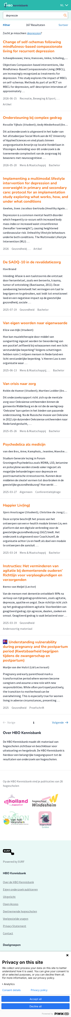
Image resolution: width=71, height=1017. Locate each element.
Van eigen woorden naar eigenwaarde (35, 323)
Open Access (10, 904)
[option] (35, 811)
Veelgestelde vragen (15, 918)
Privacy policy (39, 990)
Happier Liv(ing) (16, 505)
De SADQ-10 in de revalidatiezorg (32, 262)
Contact (8, 933)
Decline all (35, 1006)
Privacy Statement (14, 926)
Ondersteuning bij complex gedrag (32, 117)
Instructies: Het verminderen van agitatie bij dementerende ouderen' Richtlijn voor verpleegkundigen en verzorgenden (33, 573)
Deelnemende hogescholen (20, 911)
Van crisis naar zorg (19, 383)
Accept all (36, 999)
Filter (6, 25)
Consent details (11, 990)
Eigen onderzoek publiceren (20, 889)
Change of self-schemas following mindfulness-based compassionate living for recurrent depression (32, 46)
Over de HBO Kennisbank (18, 882)
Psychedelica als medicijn (24, 444)
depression (34, 33)
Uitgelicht (9, 897)
